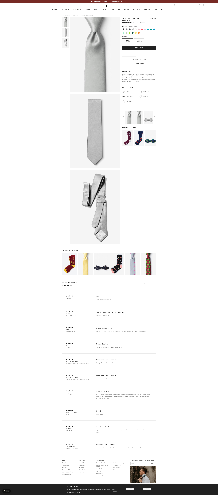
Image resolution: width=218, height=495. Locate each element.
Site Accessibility (67, 474)
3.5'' (139, 40)
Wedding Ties (117, 465)
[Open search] (174, 5)
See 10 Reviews (140, 22)
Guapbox (81, 465)
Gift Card (82, 469)
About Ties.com (83, 463)
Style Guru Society (118, 463)
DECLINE (147, 488)
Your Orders (65, 465)
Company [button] (82, 460)
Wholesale (116, 469)
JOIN (152, 463)
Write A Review (147, 284)
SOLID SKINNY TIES (88, 15)
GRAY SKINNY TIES (78, 15)
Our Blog (98, 471)
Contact (81, 467)
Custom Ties (116, 467)
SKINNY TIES (70, 15)
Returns (64, 467)
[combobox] (180, 5)
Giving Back (99, 473)
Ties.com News (100, 475)
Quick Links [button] (100, 460)
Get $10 (81, 472)
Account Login (191, 5)
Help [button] (63, 460)
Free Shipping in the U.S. (139, 59)
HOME (64, 15)
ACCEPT (130, 488)
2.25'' (128, 40)
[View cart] (203, 5)
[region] (139, 117)
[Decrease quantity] (124, 54)
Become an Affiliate (67, 472)
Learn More (125, 1)
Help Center (65, 463)
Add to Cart (139, 47)
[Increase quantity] (134, 54)
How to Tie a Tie (100, 463)
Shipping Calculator (68, 469)
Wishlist (199, 5)
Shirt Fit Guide (100, 469)
